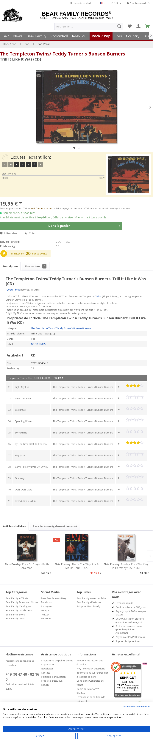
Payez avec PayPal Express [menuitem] (130, 637)
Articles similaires (14, 526)
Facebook (46, 602)
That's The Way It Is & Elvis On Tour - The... (76, 566)
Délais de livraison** (87, 689)
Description (10, 266)
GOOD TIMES (38, 344)
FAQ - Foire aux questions (90, 668)
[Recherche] (119, 26)
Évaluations (35, 266)
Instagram (46, 606)
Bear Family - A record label (91, 598)
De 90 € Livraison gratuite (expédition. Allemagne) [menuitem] (129, 620)
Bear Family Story (15, 614)
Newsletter (47, 668)
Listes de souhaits (82, 3)
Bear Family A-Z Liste (17, 598)
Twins (98, 296)
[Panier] (147, 26)
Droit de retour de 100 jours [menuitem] (130, 607)
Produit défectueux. (52, 680)
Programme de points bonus (57, 660)
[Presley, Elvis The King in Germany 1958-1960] (126, 547)
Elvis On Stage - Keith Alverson (27, 566)
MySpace (46, 610)
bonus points (39, 253)
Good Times (13, 289)
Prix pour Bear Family (88, 606)
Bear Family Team (15, 618)
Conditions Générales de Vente (90, 682)
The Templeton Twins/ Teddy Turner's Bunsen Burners (62, 53)
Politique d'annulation (53, 676)
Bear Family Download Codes (22, 602)
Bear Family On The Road (19, 610)
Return (45, 684)
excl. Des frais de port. (42, 208)
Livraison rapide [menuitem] (124, 603)
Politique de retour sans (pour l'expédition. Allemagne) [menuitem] (128, 629)
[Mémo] (129, 26)
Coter (32, 233)
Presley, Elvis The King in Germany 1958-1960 (126, 566)
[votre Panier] (138, 26)
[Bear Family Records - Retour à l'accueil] (12, 15)
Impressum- (47, 664)
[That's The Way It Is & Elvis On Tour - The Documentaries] (76, 547)
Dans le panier (59, 226)
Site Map (81, 693)
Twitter (45, 614)
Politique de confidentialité (136, 706)
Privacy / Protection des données (89, 662)
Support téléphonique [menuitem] (127, 641)
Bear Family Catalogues (18, 606)
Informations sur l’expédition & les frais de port (92, 674)
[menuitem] (88, 26)
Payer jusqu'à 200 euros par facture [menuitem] (130, 612)
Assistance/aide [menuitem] (138, 3)
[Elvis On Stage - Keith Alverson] (27, 547)
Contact (45, 672)
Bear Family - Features (88, 602)
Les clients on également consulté (55, 526)
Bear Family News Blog (53, 598)
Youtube (46, 618)
